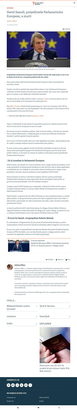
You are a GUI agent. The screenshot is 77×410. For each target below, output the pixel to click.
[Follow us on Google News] (26, 385)
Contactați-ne (11, 397)
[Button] (66, 29)
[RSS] (21, 385)
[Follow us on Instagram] (17, 385)
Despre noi (10, 401)
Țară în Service (47, 306)
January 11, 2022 (37, 116)
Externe (10, 8)
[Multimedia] (38, 407)
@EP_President (15, 106)
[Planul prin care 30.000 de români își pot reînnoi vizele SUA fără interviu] (55, 345)
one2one (11, 316)
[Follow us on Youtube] (13, 385)
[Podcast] (18, 407)
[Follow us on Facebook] (8, 385)
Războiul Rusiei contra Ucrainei (18, 308)
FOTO (9, 324)
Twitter (46, 99)
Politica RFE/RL (44, 397)
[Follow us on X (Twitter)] (30, 385)
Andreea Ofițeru (12, 21)
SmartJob (44, 316)
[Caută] (59, 407)
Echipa (41, 401)
